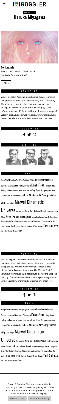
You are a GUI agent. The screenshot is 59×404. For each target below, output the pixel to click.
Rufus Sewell (26, 216)
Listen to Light (10, 203)
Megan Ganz (29, 211)
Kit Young (43, 195)
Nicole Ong (50, 211)
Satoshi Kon (35, 217)
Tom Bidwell (38, 226)
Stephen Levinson (27, 221)
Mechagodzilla (20, 211)
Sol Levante (7, 67)
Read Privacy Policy (39, 398)
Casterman (11, 185)
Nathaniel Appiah (40, 211)
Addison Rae (12, 180)
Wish (20, 230)
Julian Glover (51, 190)
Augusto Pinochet (29, 179)
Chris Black (18, 185)
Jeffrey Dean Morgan (38, 190)
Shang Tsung (53, 217)
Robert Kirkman (13, 216)
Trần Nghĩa (4, 230)
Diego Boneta (50, 185)
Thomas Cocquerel (27, 226)
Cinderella (27, 185)
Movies (33, 71)
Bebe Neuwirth (42, 179)
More (6, 82)
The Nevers (15, 226)
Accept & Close (17, 398)
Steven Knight (37, 221)
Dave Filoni (38, 185)
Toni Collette (50, 225)
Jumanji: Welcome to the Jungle (12, 195)
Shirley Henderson (16, 221)
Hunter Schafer (17, 190)
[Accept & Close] (55, 392)
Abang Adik (4, 180)
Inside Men (26, 190)
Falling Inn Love (7, 190)
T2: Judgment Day (47, 221)
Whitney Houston (13, 230)
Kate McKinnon (31, 195)
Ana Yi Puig (19, 180)
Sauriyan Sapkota (44, 217)
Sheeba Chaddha (6, 221)
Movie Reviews (21, 71)
